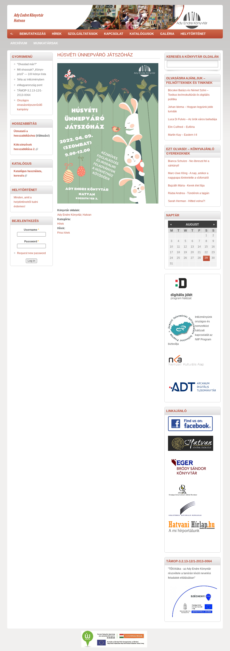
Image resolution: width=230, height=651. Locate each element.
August (192, 224)
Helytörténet (193, 33)
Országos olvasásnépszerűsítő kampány (29, 105)
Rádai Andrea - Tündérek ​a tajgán (188, 193)
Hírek (57, 33)
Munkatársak (45, 43)
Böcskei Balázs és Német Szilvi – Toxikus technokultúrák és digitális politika (189, 95)
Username (31, 229)
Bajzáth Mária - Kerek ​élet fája (186, 185)
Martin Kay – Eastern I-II (182, 134)
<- (11, 33)
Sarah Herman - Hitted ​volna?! (186, 201)
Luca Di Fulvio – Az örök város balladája (192, 119)
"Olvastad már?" (27, 64)
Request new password (31, 253)
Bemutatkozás (33, 33)
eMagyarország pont (29, 85)
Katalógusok (142, 33)
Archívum (18, 43)
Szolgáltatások (83, 33)
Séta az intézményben (30, 79)
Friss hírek (63, 232)
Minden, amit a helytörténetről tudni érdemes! (26, 202)
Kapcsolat (113, 33)
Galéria (167, 33)
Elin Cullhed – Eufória (181, 126)
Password (31, 241)
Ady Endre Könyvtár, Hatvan (74, 214)
